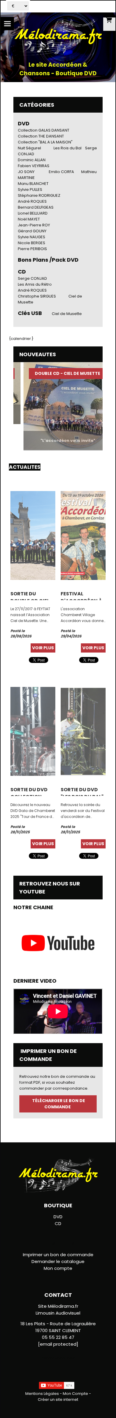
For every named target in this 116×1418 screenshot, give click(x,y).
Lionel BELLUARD (33, 213)
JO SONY (26, 172)
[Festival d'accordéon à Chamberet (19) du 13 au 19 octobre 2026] (83, 535)
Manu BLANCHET (33, 183)
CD (58, 1223)
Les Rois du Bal (67, 148)
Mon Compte (75, 1393)
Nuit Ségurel (29, 148)
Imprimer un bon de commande (58, 1254)
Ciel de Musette (67, 313)
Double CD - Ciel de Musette (59, 373)
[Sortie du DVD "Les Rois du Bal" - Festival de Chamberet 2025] (83, 731)
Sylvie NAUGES (31, 237)
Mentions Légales (42, 1393)
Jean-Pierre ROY (34, 225)
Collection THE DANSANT (41, 136)
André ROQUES (32, 201)
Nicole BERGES (31, 243)
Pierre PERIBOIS (32, 249)
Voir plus (43, 648)
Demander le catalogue (58, 1261)
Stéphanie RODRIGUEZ (39, 195)
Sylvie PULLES (30, 189)
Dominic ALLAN (32, 160)
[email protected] (58, 1344)
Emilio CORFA (61, 172)
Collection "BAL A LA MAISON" (45, 142)
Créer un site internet (58, 1399)
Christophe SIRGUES (37, 296)
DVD (23, 123)
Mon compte (58, 1268)
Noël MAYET (29, 219)
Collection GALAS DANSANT (43, 130)
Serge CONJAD (32, 278)
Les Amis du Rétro (35, 284)
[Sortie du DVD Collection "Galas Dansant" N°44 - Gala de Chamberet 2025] (32, 731)
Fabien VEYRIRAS (33, 166)
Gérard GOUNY (32, 231)
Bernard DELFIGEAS (36, 207)
